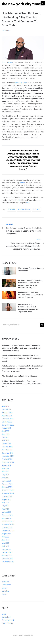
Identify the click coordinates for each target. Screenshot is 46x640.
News (4, 594)
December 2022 (7, 521)
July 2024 (5, 468)
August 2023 (6, 500)
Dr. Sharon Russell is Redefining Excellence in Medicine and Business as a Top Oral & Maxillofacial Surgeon (22, 383)
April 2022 (5, 546)
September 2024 (8, 462)
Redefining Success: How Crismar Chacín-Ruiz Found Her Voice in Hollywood (30, 294)
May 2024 (5, 475)
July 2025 (5, 431)
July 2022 (5, 537)
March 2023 (6, 512)
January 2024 (7, 487)
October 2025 (7, 422)
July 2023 (5, 503)
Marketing (5, 591)
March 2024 (6, 481)
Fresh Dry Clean (21, 83)
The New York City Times (22, 4)
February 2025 (7, 447)
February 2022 (7, 552)
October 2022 (7, 528)
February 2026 (7, 413)
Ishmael (22, 183)
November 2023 (8, 493)
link (18, 200)
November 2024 (8, 456)
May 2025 (5, 437)
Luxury (4, 588)
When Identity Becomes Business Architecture (19, 376)
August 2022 (6, 534)
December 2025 (7, 419)
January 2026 (7, 416)
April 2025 (5, 440)
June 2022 (5, 540)
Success (36, 209)
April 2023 (5, 509)
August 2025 (6, 428)
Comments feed (8, 620)
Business (6, 30)
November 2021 (8, 562)
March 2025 (6, 444)
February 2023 (7, 515)
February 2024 (7, 484)
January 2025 (7, 450)
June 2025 (5, 434)
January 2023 (7, 518)
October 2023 (7, 496)
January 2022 (7, 556)
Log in (4, 614)
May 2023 (5, 506)
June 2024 (5, 472)
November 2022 (8, 524)
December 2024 (7, 453)
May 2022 (5, 543)
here (27, 203)
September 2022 (8, 531)
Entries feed (6, 617)
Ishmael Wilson (7, 63)
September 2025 (8, 425)
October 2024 (7, 459)
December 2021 (7, 559)
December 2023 (7, 490)
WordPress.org (7, 623)
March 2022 (6, 549)
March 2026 (6, 409)
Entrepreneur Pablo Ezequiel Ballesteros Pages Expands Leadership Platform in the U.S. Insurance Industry (21, 358)
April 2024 (5, 478)
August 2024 (6, 465)
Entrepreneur (6, 585)
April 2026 (5, 406)
